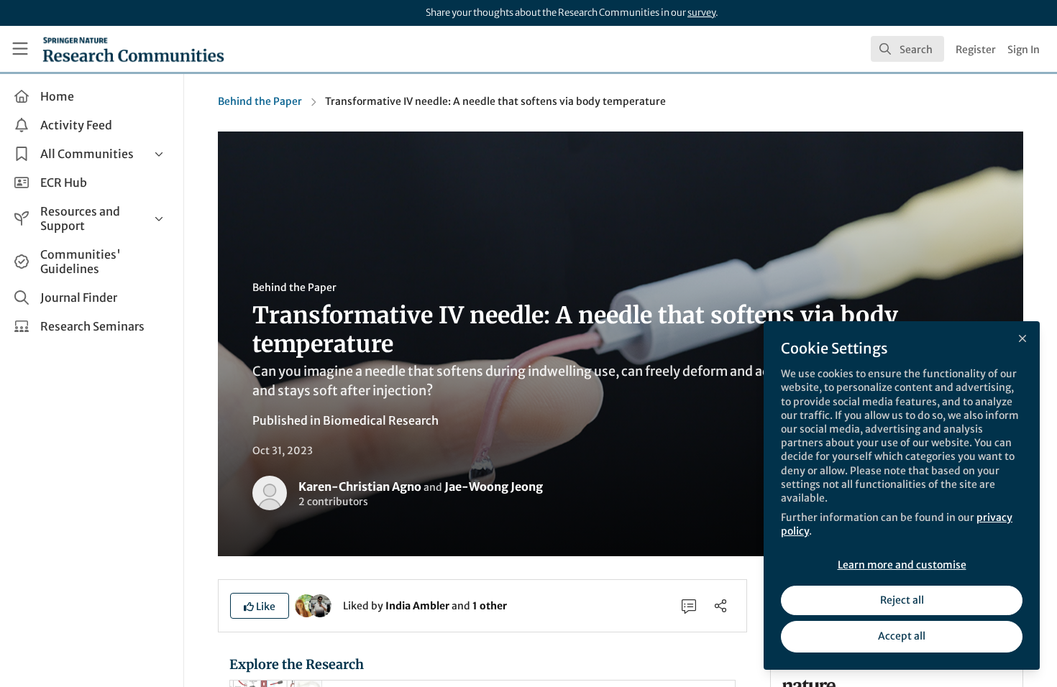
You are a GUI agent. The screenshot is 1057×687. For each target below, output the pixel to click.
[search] (907, 49)
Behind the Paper (260, 101)
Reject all (902, 600)
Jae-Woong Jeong (493, 486)
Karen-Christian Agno (359, 486)
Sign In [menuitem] (1023, 49)
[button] (259, 606)
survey (701, 12)
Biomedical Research (381, 420)
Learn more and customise (902, 564)
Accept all (901, 636)
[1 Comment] (688, 605)
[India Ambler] (306, 605)
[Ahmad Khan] (319, 605)
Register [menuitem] (976, 49)
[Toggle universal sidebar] (20, 49)
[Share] (720, 605)
